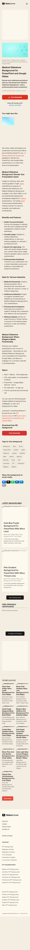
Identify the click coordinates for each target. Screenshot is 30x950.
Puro (26, 913)
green (22, 184)
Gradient (16, 449)
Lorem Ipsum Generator (9, 860)
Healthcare (6, 453)
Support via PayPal (15, 105)
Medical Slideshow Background (13, 155)
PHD (19, 460)
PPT (13, 463)
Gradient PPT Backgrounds (10, 900)
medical (23, 198)
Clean (14, 446)
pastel (22, 201)
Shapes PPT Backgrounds (10, 897)
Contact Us (5, 829)
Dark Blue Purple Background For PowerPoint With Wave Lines (14, 527)
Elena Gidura (12, 90)
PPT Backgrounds (7, 847)
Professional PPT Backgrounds (11, 880)
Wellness (14, 466)
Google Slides (7, 449)
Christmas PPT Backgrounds (11, 877)
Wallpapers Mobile (8, 849)
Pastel (13, 460)
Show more (7, 798)
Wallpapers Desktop (8, 852)
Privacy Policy (6, 826)
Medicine (19, 456)
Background (6, 446)
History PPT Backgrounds (10, 874)
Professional (21, 463)
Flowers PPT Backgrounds (10, 894)
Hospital (14, 453)
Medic (4, 456)
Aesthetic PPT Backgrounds (11, 872)
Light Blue (22, 453)
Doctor (21, 446)
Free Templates (7, 854)
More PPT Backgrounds (9, 905)
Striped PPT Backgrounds (10, 902)
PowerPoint (6, 463)
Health (23, 449)
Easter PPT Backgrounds (10, 892)
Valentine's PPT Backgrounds (11, 882)
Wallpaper (6, 466)
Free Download (14, 433)
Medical (12, 456)
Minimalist (5, 460)
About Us (5, 821)
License (4, 824)
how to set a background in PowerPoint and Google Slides (14, 418)
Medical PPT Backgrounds (10, 869)
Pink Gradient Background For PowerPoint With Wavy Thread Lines (14, 571)
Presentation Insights (8, 857)
